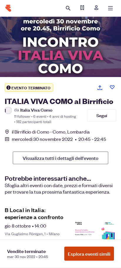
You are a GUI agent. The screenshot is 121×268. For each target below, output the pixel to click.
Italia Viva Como (36, 109)
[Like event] (112, 87)
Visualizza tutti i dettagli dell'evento (60, 158)
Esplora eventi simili (89, 253)
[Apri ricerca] (68, 8)
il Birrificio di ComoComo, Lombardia (51, 132)
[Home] (8, 8)
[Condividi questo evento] (100, 87)
